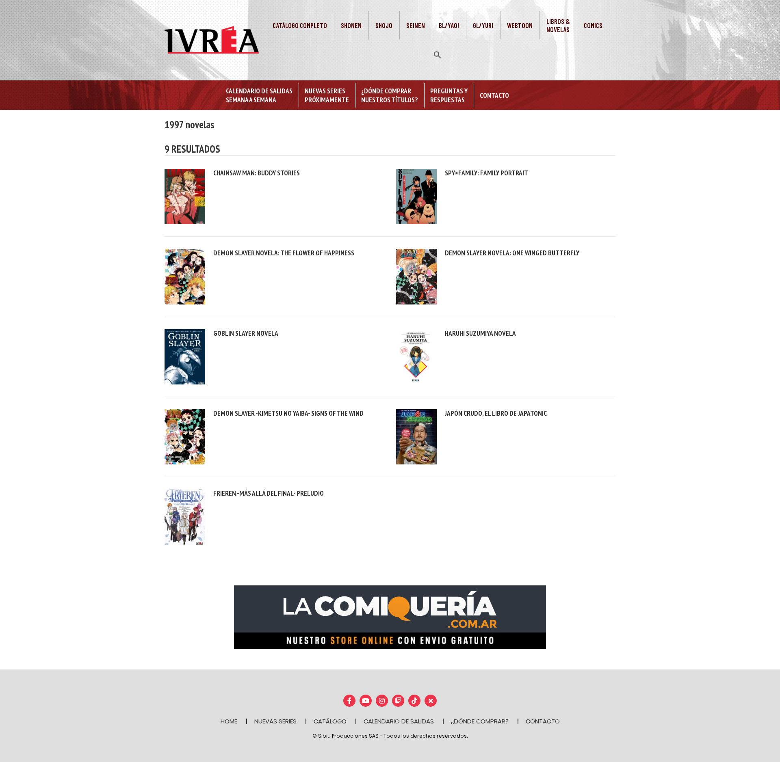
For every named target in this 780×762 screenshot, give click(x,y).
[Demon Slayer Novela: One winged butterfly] (416, 276)
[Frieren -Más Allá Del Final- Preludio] (185, 516)
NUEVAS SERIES (275, 721)
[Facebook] (349, 701)
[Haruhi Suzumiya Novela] (416, 356)
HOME (229, 721)
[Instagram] (382, 701)
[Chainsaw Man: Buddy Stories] (185, 196)
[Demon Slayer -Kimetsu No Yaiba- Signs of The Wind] (185, 436)
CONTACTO (543, 721)
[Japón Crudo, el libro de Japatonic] (416, 436)
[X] (431, 701)
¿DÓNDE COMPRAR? (480, 721)
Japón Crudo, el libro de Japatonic (496, 413)
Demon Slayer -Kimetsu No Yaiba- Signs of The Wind (288, 413)
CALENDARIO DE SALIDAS (399, 721)
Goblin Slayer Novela (245, 333)
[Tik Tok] (414, 701)
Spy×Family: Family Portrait (486, 172)
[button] (437, 54)
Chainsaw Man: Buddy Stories (256, 172)
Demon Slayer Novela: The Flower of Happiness (283, 252)
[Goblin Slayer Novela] (185, 356)
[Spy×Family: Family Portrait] (416, 196)
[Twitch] (398, 701)
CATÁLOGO (330, 721)
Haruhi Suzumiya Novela (480, 333)
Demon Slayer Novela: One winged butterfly (512, 252)
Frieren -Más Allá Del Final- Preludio (268, 493)
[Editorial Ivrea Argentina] (212, 39)
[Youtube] (366, 701)
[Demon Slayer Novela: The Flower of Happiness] (185, 276)
